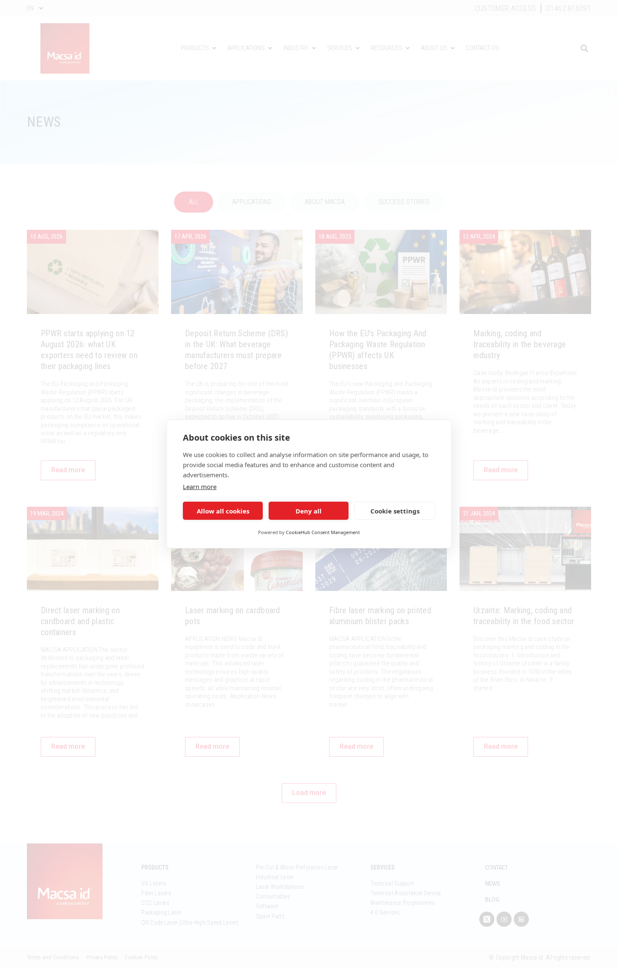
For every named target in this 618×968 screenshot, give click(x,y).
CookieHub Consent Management (323, 532)
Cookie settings (395, 511)
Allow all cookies (223, 511)
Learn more (200, 486)
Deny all (309, 511)
